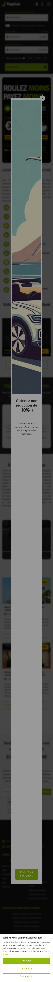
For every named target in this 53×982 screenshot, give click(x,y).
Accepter (26, 960)
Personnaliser (26, 976)
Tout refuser (26, 968)
